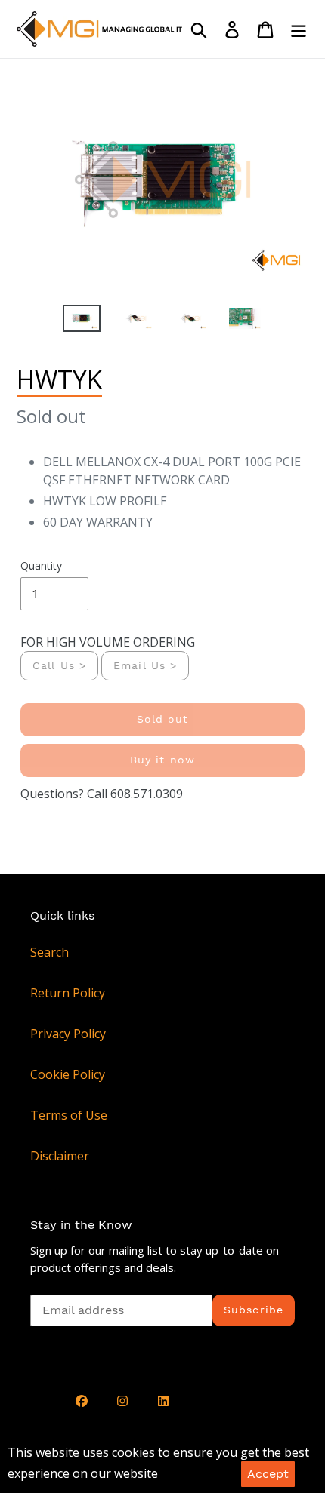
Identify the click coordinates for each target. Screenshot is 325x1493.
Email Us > (145, 665)
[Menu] (298, 29)
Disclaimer (59, 1155)
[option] (81, 321)
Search (49, 952)
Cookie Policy (67, 1074)
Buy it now (162, 760)
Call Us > (59, 665)
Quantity (41, 565)
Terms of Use (68, 1115)
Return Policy (67, 993)
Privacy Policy (68, 1033)
